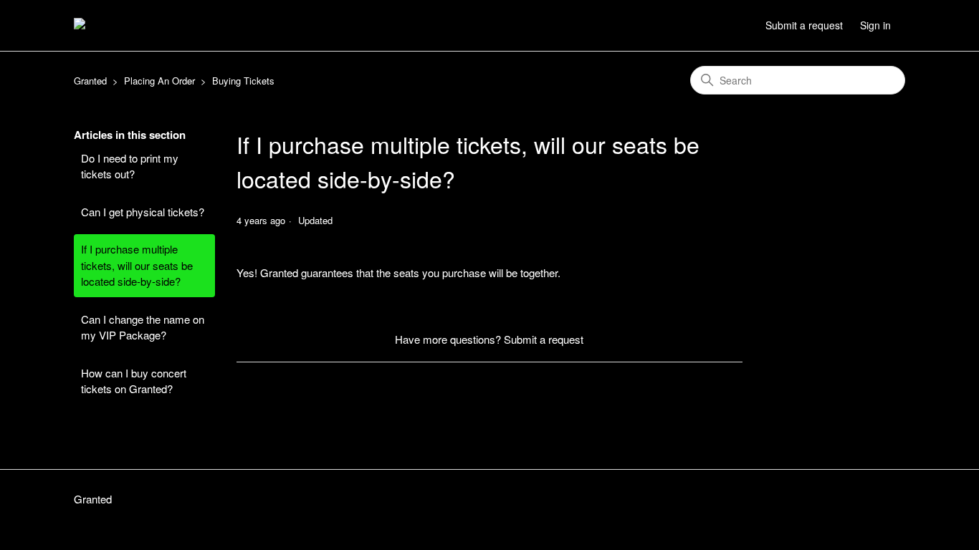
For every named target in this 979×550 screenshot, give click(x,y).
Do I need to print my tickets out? (129, 166)
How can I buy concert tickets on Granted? (133, 381)
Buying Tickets (243, 80)
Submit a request (804, 25)
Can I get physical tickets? (142, 211)
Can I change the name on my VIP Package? (142, 327)
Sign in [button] (875, 25)
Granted (90, 80)
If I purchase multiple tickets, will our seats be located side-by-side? (137, 265)
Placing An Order (159, 80)
